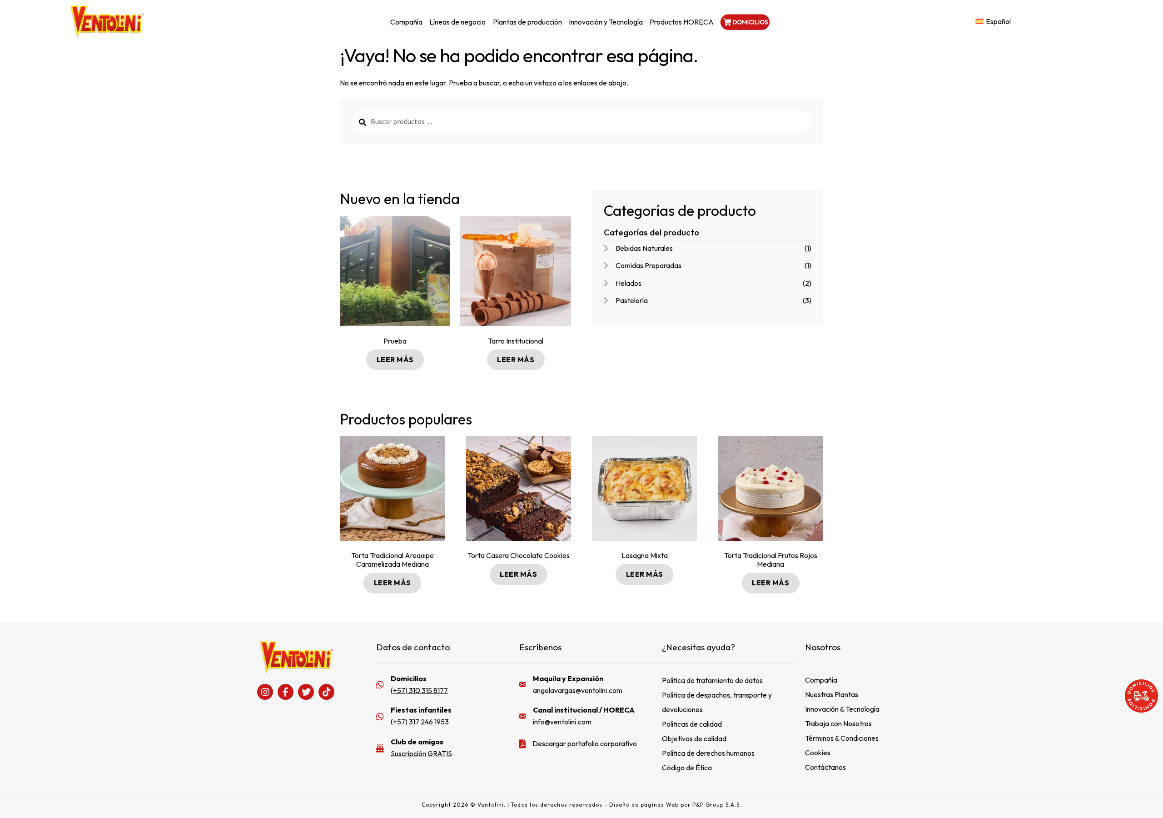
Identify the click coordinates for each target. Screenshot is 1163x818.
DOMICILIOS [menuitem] (744, 21)
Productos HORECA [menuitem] (682, 21)
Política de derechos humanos (708, 753)
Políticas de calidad (692, 723)
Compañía (821, 679)
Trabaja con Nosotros (838, 723)
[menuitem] (993, 21)
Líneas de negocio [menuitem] (457, 21)
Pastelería (632, 300)
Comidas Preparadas (648, 265)
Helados (628, 283)
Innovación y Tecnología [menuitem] (606, 21)
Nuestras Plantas (831, 694)
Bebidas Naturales (644, 248)
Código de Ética (687, 767)
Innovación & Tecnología (842, 708)
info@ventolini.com (562, 721)
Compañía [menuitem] (406, 21)
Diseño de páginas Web (645, 804)
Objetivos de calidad (694, 738)
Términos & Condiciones (842, 738)
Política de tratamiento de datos (712, 680)
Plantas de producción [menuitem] (527, 21)
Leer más (395, 359)
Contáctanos (825, 767)
